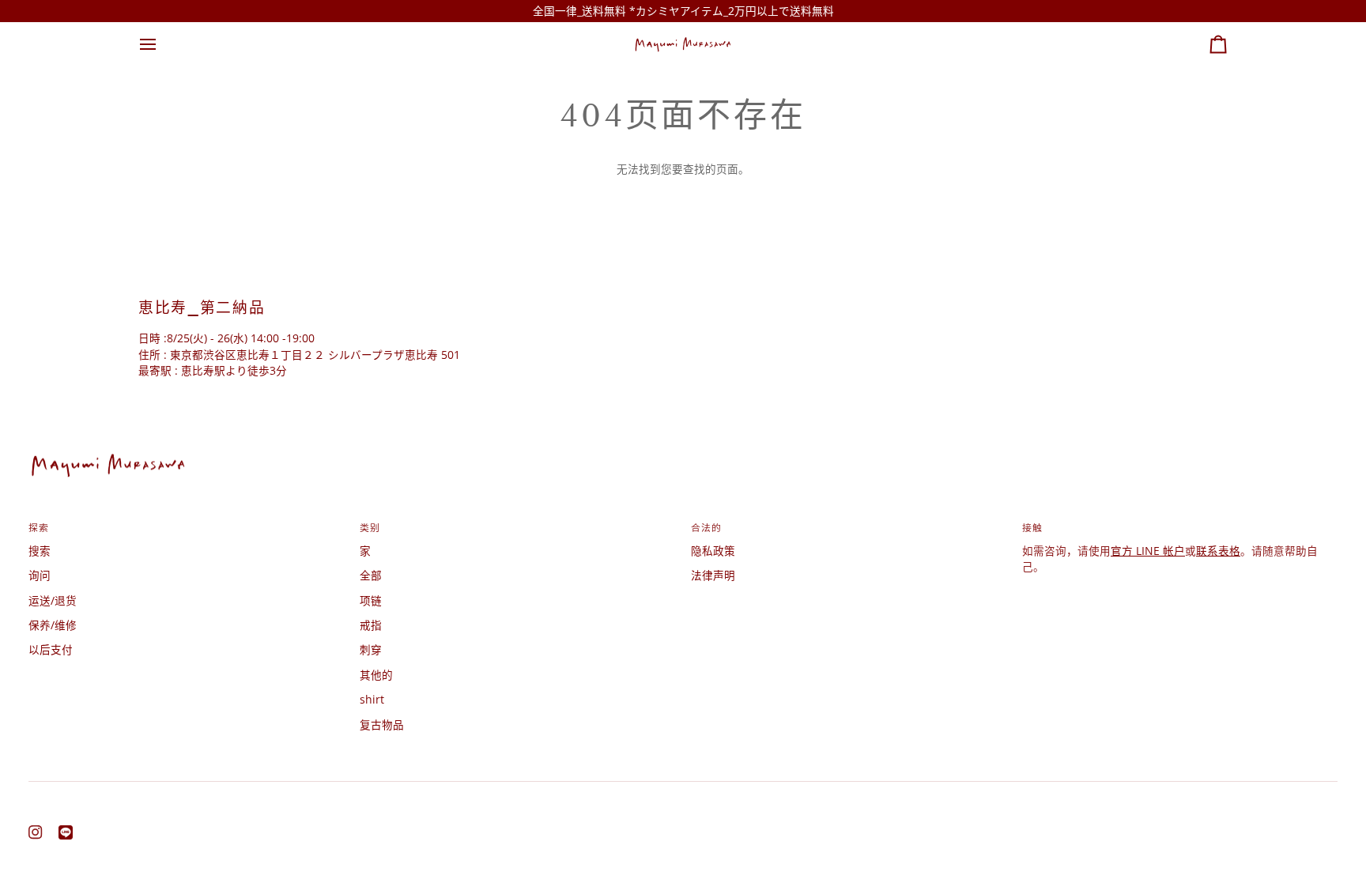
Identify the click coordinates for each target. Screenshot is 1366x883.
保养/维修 (52, 624)
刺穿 (371, 649)
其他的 (376, 674)
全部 (371, 575)
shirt (372, 699)
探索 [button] (38, 527)
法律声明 (713, 575)
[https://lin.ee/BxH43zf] (65, 832)
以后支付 (50, 649)
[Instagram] (35, 832)
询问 (39, 575)
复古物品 (382, 724)
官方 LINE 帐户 (1148, 550)
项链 (371, 600)
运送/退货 (52, 600)
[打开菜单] (162, 44)
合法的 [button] (706, 527)
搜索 (39, 550)
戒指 (371, 624)
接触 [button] (1032, 527)
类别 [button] (370, 527)
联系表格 (1218, 550)
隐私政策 (713, 550)
